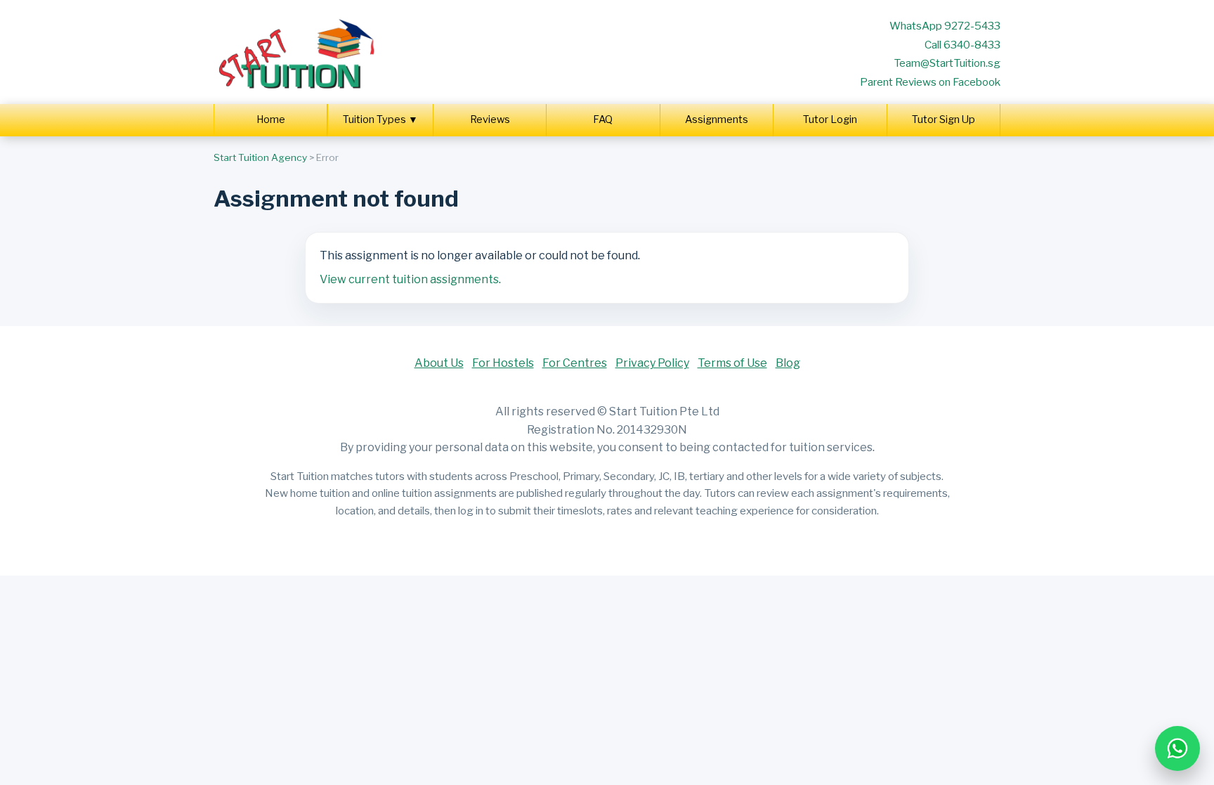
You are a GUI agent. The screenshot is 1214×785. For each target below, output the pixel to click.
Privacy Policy (652, 363)
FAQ (603, 119)
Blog (788, 363)
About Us (439, 363)
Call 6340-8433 (962, 44)
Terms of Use (732, 363)
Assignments (716, 119)
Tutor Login (830, 119)
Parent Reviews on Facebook (930, 82)
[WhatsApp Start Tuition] (1177, 748)
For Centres (574, 363)
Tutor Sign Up (943, 119)
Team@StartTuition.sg (947, 63)
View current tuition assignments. (410, 279)
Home (270, 119)
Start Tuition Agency (260, 157)
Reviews (490, 119)
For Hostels (503, 363)
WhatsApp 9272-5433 (944, 25)
